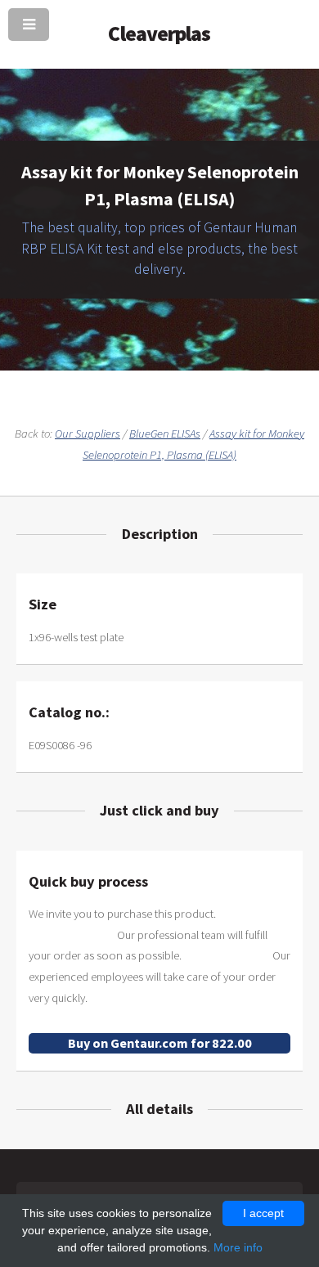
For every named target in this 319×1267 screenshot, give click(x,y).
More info (238, 1247)
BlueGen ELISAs (164, 433)
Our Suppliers (87, 433)
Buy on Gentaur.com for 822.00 (160, 1043)
